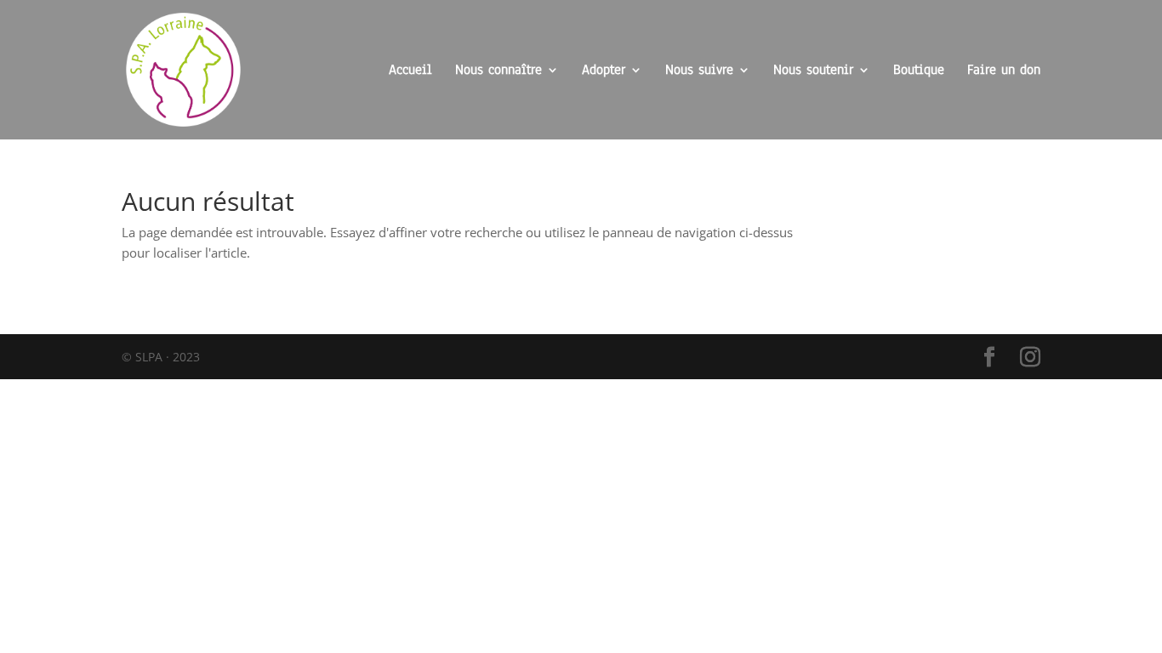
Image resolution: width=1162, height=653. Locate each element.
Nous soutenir (813, 71)
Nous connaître (498, 71)
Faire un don (1003, 71)
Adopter (603, 71)
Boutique (918, 71)
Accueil (410, 71)
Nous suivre (699, 71)
